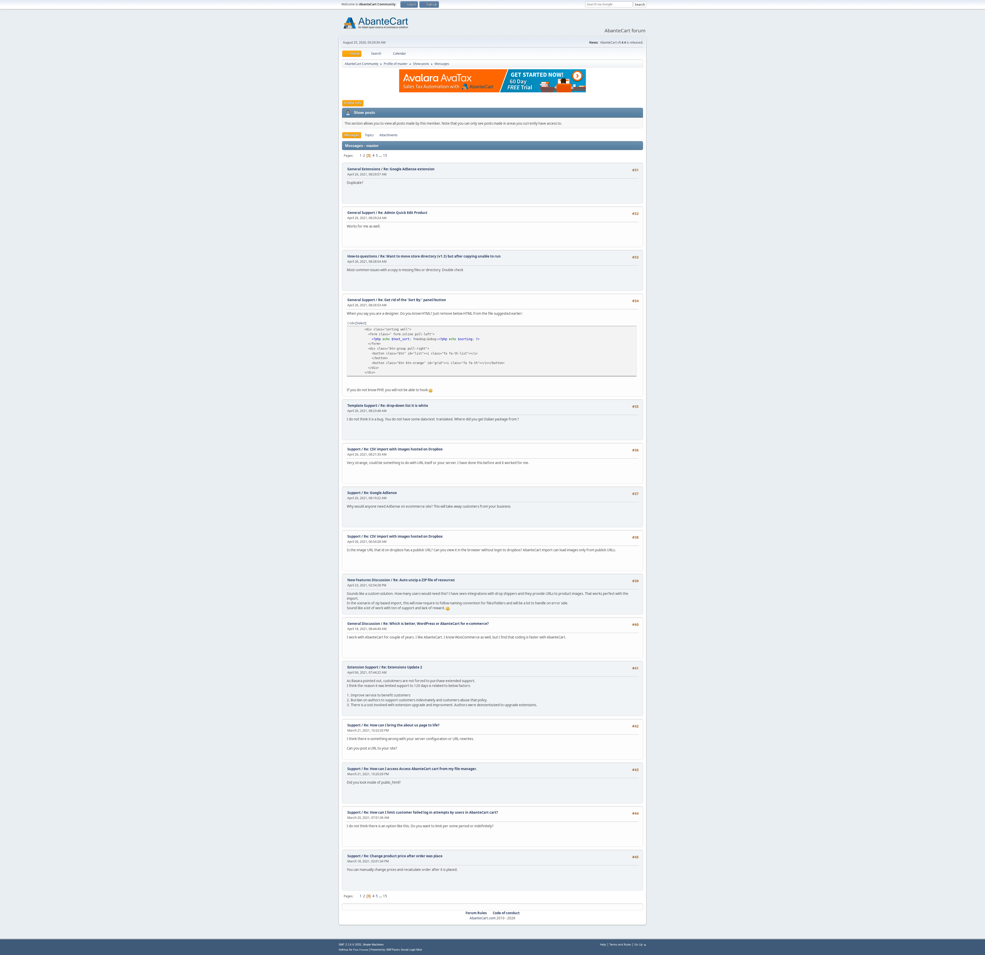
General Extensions (363, 169)
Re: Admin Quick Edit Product (402, 212)
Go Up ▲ (640, 944)
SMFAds (343, 949)
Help (603, 944)
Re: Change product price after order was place (403, 856)
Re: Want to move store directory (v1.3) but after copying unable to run (440, 256)
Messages (351, 135)
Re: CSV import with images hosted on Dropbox (403, 449)
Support (354, 449)
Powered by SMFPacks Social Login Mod (396, 949)
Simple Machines (373, 944)
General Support (361, 212)
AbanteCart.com (483, 918)
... (381, 155)
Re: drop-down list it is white (404, 405)
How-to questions (362, 256)
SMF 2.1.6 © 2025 (350, 944)
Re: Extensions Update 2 (401, 667)
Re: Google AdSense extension (409, 169)
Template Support (362, 405)
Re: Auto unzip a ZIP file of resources (424, 580)
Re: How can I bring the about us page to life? (401, 725)
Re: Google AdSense (380, 492)
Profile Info (352, 103)
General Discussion (363, 623)
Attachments (388, 135)
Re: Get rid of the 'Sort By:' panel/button (412, 300)
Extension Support (362, 667)
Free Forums (360, 949)
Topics (369, 135)
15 (385, 155)
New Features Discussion (368, 580)
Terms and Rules (620, 944)
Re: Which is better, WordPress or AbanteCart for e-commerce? (436, 623)
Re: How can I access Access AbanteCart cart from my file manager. (420, 768)
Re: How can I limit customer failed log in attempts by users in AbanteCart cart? (431, 812)
